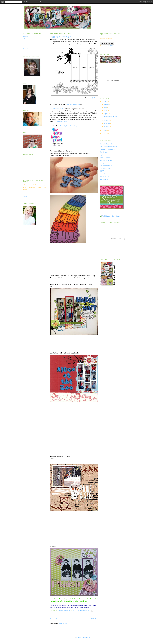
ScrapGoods (104, 179)
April (106, 113)
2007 (104, 133)
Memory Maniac (105, 157)
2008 (104, 130)
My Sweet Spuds (105, 155)
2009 (104, 101)
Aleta (25, 196)
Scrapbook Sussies (106, 166)
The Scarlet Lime (105, 168)
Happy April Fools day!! (60, 36)
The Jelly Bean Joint (73, 104)
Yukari (25, 49)
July (105, 107)
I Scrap (102, 163)
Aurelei (25, 36)
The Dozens (103, 152)
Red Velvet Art (104, 176)
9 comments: (85, 610)
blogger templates (69, 637)
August (106, 104)
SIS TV (102, 171)
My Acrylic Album (106, 160)
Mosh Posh (103, 174)
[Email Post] (92, 610)
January (107, 126)
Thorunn (26, 39)
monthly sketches (94, 98)
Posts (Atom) (62, 623)
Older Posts (95, 619)
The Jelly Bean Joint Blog (68, 126)
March (106, 120)
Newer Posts (53, 619)
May (106, 110)
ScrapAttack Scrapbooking (108, 146)
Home (74, 619)
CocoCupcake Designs (107, 149)
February (107, 123)
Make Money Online (83, 637)
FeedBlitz (111, 46)
